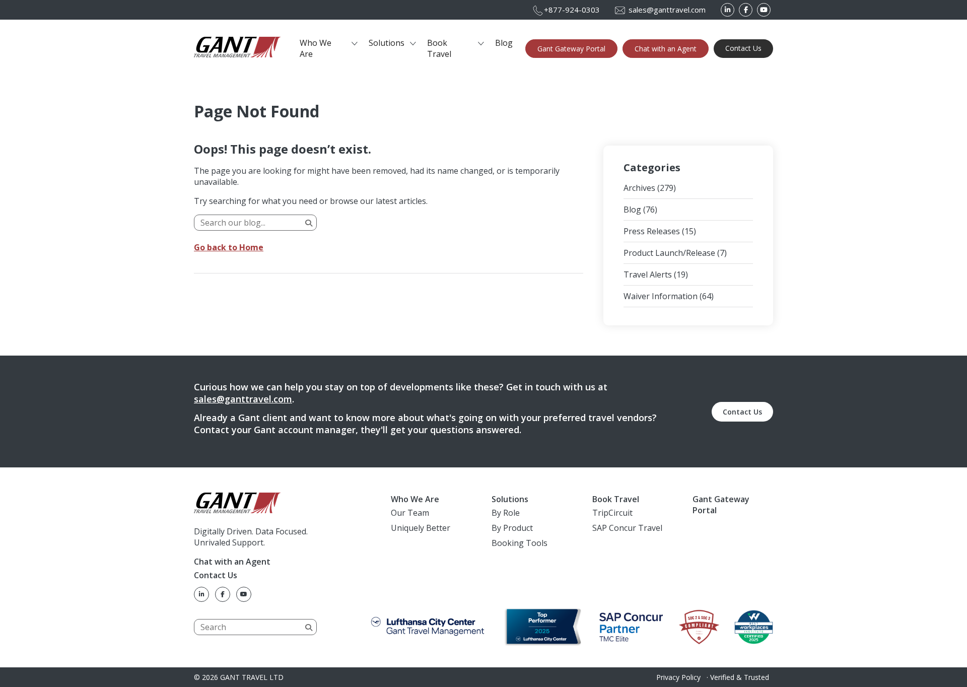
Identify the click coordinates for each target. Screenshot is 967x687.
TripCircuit (612, 512)
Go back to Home (228, 247)
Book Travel (439, 48)
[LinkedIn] (727, 10)
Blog (504, 42)
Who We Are (315, 48)
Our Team (410, 512)
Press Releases (652, 231)
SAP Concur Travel (627, 527)
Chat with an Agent (666, 48)
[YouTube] (764, 10)
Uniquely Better (420, 527)
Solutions (386, 42)
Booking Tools (519, 542)
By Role (506, 512)
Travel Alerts (648, 274)
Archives (639, 187)
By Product (512, 527)
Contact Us (743, 48)
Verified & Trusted (739, 677)
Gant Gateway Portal (571, 48)
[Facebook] (745, 10)
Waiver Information (661, 296)
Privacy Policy (678, 677)
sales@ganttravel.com (243, 399)
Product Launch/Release (669, 252)
